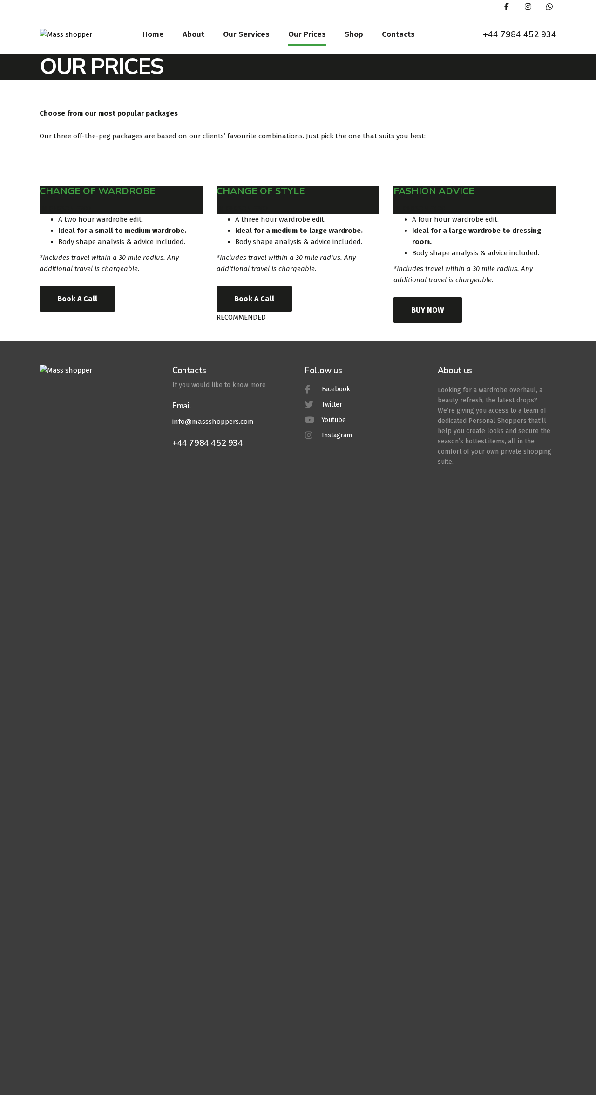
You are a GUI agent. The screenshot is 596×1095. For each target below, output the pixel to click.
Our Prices (307, 34)
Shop (354, 34)
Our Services (246, 34)
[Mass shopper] (66, 34)
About (193, 34)
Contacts (398, 34)
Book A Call (77, 298)
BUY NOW (427, 310)
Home (153, 34)
